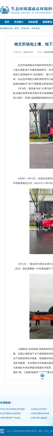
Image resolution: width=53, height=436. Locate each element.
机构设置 (33, 22)
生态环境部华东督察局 (10, 413)
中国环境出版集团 (39, 418)
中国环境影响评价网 (40, 413)
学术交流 (36, 28)
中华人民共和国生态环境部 (12, 409)
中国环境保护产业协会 (10, 418)
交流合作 (25, 28)
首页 (7, 22)
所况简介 (19, 22)
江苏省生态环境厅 (39, 409)
